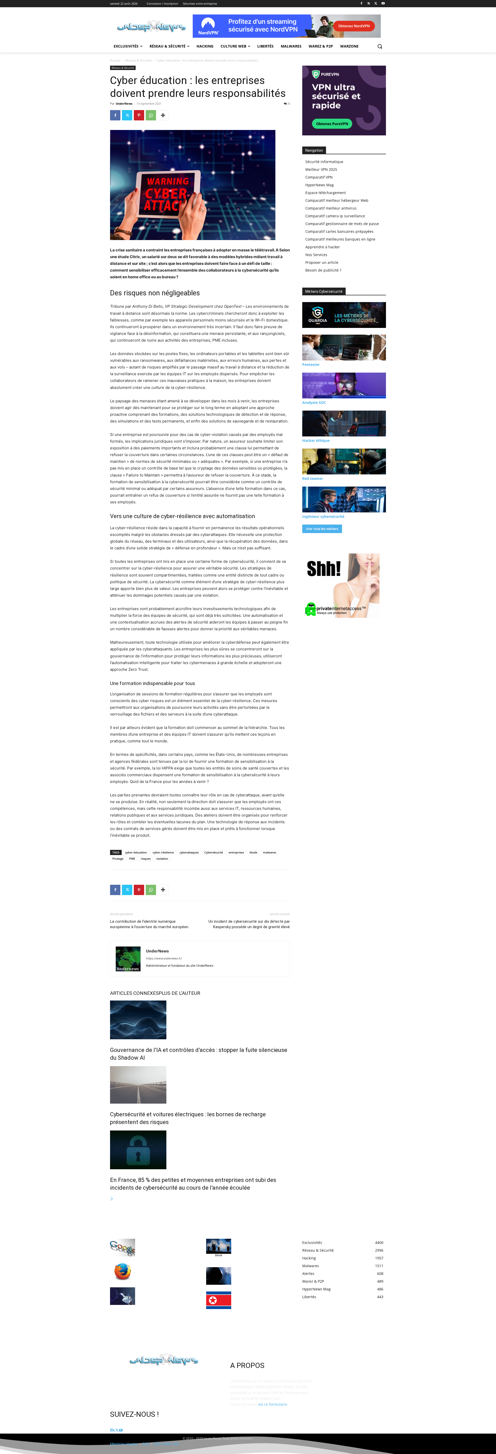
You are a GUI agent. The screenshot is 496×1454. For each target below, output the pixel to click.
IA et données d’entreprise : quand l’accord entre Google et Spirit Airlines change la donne (166, 1246)
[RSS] (369, 4)
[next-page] (112, 1199)
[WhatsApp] (151, 115)
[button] (380, 46)
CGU (146, 1444)
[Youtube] (383, 4)
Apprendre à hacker (322, 246)
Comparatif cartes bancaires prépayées (339, 231)
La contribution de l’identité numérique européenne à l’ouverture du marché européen (149, 924)
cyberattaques (189, 852)
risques (146, 858)
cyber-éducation (136, 852)
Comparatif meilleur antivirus (331, 208)
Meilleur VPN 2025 (321, 169)
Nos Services (316, 254)
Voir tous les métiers (322, 529)
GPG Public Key (166, 1444)
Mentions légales (124, 1444)
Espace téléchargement (325, 192)
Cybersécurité (213, 852)
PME (132, 858)
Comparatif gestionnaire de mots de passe (342, 223)
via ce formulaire (272, 1404)
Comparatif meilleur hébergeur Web (336, 200)
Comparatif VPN (319, 177)
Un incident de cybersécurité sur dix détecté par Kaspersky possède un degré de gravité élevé (249, 924)
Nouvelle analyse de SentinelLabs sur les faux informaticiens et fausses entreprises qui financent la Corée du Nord (258, 1304)
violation (162, 858)
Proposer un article (321, 262)
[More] (163, 115)
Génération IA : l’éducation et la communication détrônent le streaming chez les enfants (165, 1295)
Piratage (117, 858)
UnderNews (124, 103)
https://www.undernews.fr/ (164, 958)
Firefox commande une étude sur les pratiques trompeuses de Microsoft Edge (164, 1270)
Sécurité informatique (324, 161)
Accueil (115, 60)
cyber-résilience (163, 852)
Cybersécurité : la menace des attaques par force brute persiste (260, 1274)
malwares (269, 852)
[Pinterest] (139, 115)
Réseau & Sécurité (138, 60)
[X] (376, 4)
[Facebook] (362, 4)
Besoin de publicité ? (323, 270)
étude (253, 852)
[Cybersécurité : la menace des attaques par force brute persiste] (218, 1276)
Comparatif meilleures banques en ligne (340, 239)
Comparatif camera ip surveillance (335, 215)
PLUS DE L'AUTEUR (179, 993)
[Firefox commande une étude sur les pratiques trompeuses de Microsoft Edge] (122, 1272)
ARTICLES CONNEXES (134, 993)
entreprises (236, 852)
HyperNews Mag (319, 184)
